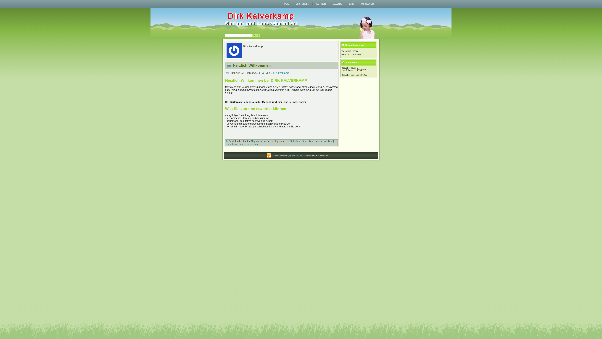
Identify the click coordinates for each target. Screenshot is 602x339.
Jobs (351, 4)
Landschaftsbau (324, 141)
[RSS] (269, 155)
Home (286, 4)
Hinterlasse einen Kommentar (242, 144)
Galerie (337, 4)
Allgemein (256, 141)
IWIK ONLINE (297, 155)
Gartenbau (308, 141)
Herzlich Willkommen (252, 65)
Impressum (367, 4)
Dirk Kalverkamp (280, 73)
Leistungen (302, 4)
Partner (321, 4)
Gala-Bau (295, 141)
